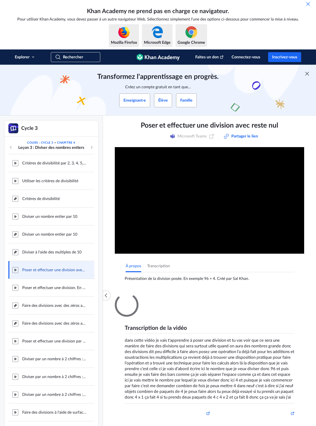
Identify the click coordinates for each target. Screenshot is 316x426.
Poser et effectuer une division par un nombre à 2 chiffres (54, 341)
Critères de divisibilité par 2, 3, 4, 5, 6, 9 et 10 (54, 163)
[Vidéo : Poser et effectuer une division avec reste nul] (209, 200)
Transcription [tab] (158, 266)
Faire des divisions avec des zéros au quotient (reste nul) (54, 323)
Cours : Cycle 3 (40, 142)
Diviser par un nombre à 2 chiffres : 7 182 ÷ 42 (54, 377)
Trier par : (235, 356)
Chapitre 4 (66, 142)
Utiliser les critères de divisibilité (50, 181)
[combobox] (268, 356)
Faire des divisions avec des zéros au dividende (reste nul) (54, 306)
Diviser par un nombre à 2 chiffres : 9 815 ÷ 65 (54, 395)
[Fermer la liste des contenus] (107, 295)
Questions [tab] (139, 297)
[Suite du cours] (92, 147)
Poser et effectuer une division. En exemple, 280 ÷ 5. (54, 288)
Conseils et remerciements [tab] (177, 297)
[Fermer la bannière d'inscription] (307, 74)
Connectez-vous (246, 57)
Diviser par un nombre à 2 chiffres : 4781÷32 (54, 359)
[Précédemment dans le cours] (11, 147)
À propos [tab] (133, 266)
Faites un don (207, 57)
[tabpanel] (210, 276)
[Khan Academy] (158, 57)
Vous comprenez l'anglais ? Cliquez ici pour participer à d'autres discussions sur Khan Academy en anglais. (208, 402)
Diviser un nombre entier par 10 (49, 217)
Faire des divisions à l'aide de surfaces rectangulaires (54, 412)
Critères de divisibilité (41, 199)
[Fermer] (308, 4)
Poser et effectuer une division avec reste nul (54, 270)
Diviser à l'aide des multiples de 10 (51, 252)
